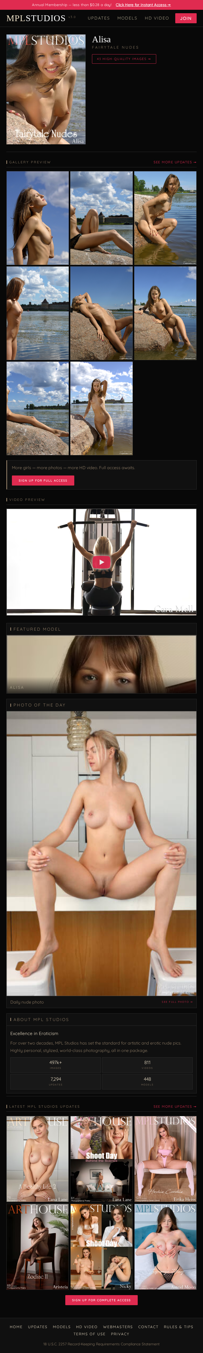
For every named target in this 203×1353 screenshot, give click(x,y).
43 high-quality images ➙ (124, 59)
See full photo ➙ (177, 1002)
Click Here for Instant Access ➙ (143, 4)
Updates (99, 18)
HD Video (157, 18)
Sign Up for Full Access (43, 480)
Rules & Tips (178, 1326)
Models (127, 18)
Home (16, 1326)
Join (186, 18)
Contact (148, 1326)
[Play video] (101, 562)
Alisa (101, 39)
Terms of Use (89, 1334)
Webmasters (118, 1326)
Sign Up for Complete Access (101, 1300)
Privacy (120, 1334)
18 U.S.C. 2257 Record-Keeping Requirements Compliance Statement (101, 1344)
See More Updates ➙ (175, 162)
